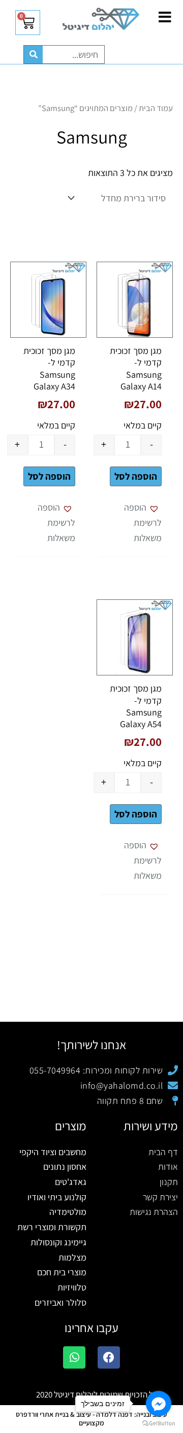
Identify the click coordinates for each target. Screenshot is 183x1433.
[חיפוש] (33, 54)
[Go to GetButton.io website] (158, 1423)
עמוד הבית (156, 108)
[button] (135, 522)
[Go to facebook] (158, 1403)
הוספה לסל (135, 476)
